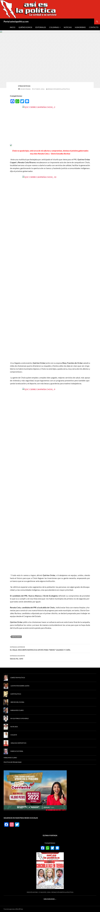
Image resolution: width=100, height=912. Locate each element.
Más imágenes (50, 899)
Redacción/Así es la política (59, 89)
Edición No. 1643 (17, 657)
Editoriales (40, 27)
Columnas (54, 27)
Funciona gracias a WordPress (13, 909)
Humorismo (80, 27)
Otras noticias (24, 86)
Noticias (68, 27)
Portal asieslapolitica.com (16, 21)
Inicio (12, 27)
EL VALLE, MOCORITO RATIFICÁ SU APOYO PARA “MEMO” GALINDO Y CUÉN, (40, 648)
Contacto (93, 27)
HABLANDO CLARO (10, 758)
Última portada (50, 835)
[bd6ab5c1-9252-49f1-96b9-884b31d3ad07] (35, 790)
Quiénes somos (25, 27)
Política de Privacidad (12, 762)
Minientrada (25, 89)
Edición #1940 (32, 892)
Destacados (16, 636)
